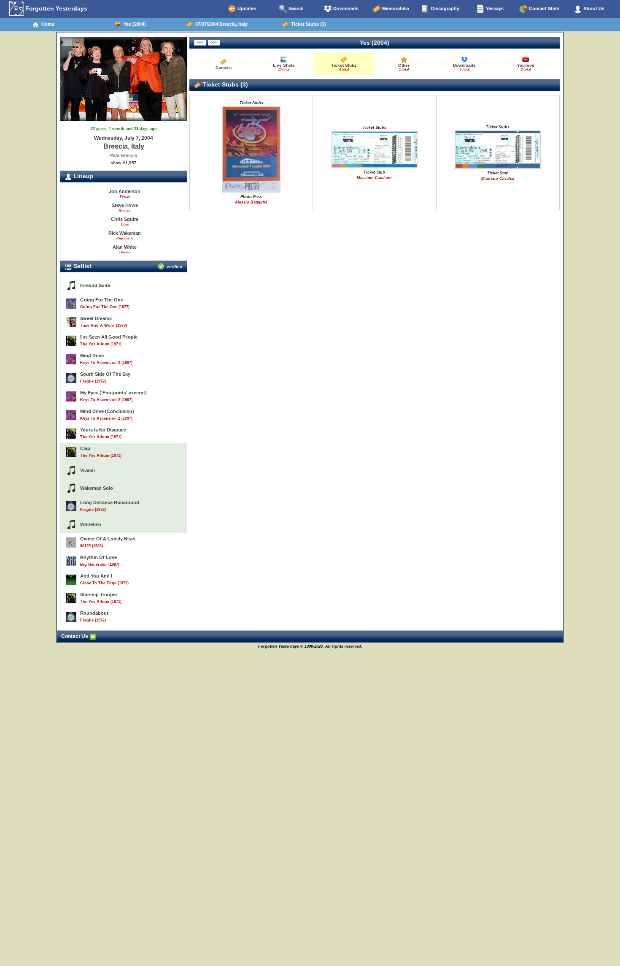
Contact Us (75, 636)
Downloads (345, 8)
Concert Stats (543, 8)
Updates (246, 8)
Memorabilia (395, 8)
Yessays (494, 8)
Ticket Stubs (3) (307, 24)
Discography (444, 8)
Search (295, 8)
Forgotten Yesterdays (55, 8)
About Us (593, 8)
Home (46, 24)
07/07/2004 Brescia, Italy (220, 24)
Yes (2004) (133, 24)
